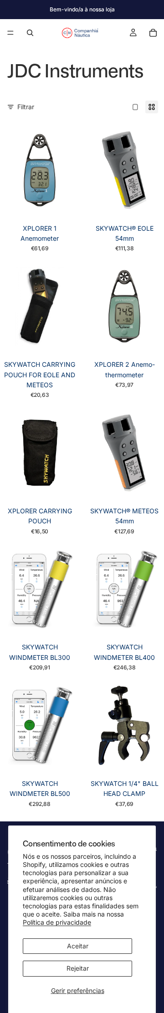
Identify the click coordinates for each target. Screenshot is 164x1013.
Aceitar (77, 946)
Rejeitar (78, 968)
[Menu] (10, 32)
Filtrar (25, 107)
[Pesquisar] (30, 33)
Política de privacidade (57, 922)
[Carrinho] (153, 33)
